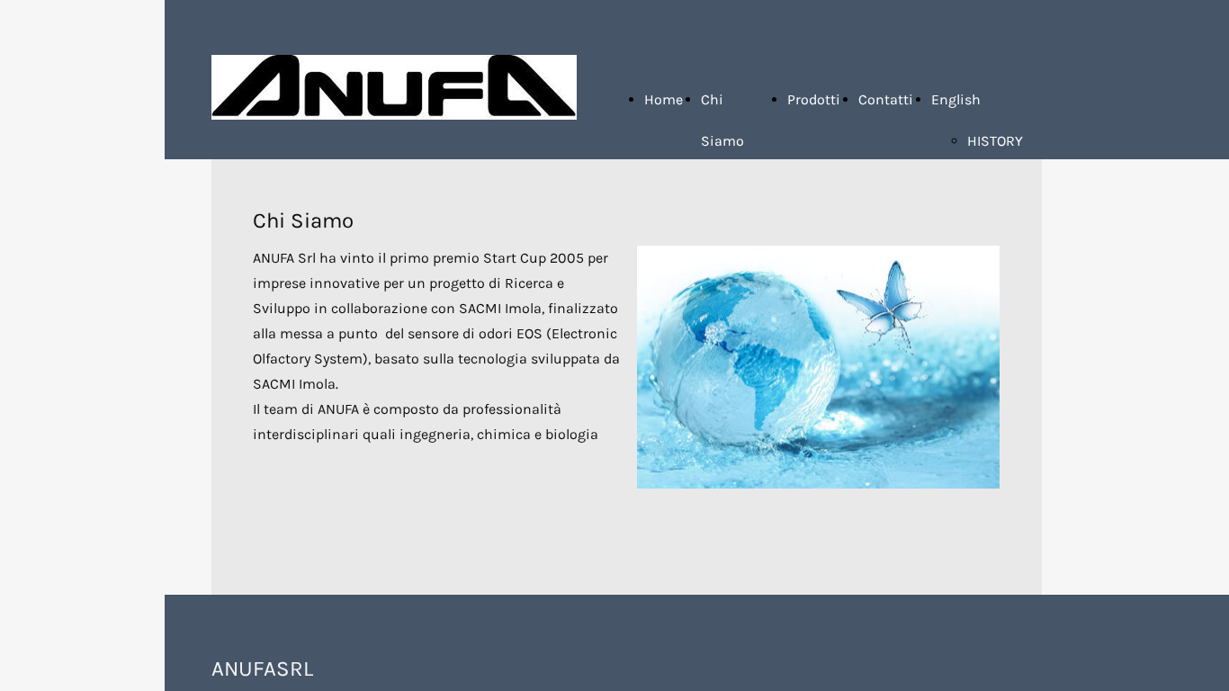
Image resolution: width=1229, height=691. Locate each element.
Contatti (885, 99)
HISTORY (995, 140)
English (956, 99)
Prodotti (813, 99)
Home (663, 99)
